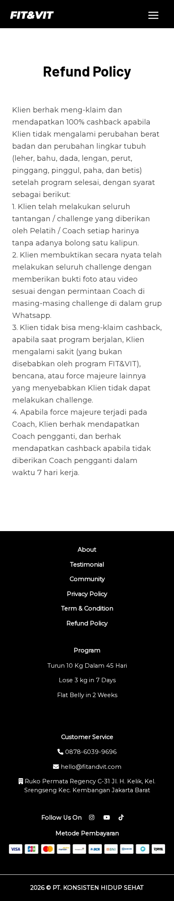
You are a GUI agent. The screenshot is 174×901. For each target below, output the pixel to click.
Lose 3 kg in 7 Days (87, 680)
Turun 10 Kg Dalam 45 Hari (87, 665)
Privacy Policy (87, 594)
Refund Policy (87, 623)
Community (87, 579)
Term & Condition (87, 608)
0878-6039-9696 (90, 752)
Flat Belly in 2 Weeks (87, 695)
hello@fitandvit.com (90, 766)
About (87, 549)
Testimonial (87, 564)
